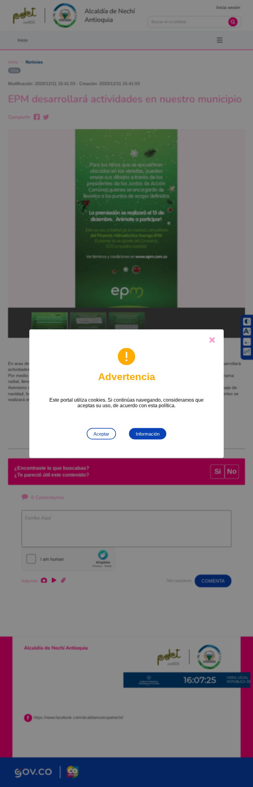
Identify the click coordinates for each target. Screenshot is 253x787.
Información (148, 433)
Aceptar (101, 433)
